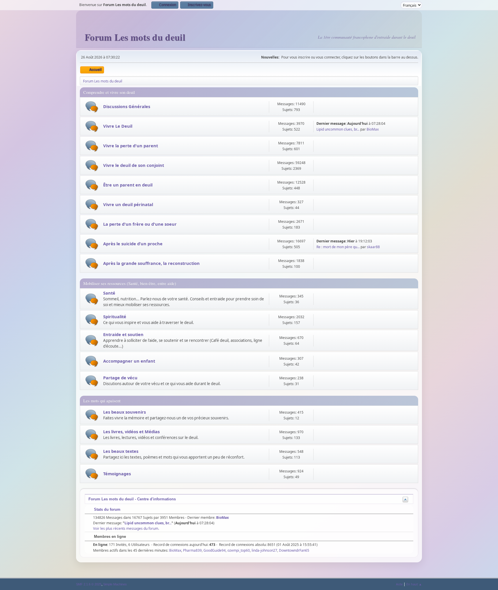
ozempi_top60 (238, 550)
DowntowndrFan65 (294, 550)
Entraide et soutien (123, 334)
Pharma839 (192, 550)
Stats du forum (106, 509)
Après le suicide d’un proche (133, 243)
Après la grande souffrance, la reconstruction (151, 263)
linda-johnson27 (264, 550)
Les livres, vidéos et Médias (131, 431)
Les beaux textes (120, 451)
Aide (399, 584)
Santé (109, 293)
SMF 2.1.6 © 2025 (88, 584)
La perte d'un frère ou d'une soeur (140, 224)
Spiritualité (114, 316)
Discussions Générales (126, 106)
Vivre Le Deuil (117, 126)
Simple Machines (115, 584)
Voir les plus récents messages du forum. (126, 528)
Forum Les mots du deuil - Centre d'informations (132, 499)
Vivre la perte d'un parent (130, 145)
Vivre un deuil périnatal (128, 204)
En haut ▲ (414, 584)
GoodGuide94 (214, 550)
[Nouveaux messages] (91, 106)
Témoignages (117, 473)
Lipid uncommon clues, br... (337, 129)
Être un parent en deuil (127, 185)
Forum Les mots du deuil (135, 37)
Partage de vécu (120, 377)
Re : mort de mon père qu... (338, 246)
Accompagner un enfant (129, 361)
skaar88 (373, 246)
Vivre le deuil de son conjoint (133, 165)
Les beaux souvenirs (124, 412)
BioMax (373, 129)
